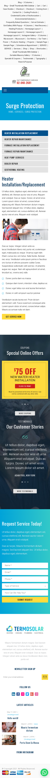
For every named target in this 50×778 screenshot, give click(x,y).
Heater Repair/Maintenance (18, 139)
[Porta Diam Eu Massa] (9, 736)
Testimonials (28, 58)
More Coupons (25, 413)
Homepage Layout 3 (34, 32)
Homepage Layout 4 (12, 35)
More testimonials (25, 491)
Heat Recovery (41, 25)
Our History (31, 38)
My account (8, 38)
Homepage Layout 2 (16, 32)
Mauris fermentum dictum (29, 729)
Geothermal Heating (14, 169)
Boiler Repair (11, 163)
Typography (40, 58)
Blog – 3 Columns (25, 2)
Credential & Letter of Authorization (25, 15)
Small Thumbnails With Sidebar (25, 52)
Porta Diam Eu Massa (29, 742)
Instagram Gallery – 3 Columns (34, 35)
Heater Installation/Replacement (21, 133)
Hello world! (12, 718)
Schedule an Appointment (26, 45)
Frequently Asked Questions (17, 22)
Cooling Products (30, 12)
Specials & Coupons (13, 58)
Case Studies (8, 9)
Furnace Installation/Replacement (21, 145)
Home (11, 111)
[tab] (25, 133)
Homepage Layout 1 (33, 29)
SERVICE (43, 45)
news (36, 724)
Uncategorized (12, 714)
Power (5, 42)
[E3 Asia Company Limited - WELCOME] (25, 72)
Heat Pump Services (14, 157)
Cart (38, 5)
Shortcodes (41, 48)
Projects (30, 42)
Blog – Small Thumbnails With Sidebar (19, 5)
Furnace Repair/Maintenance (18, 151)
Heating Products (16, 29)
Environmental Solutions (25, 19)
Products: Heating (18, 42)
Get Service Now (13, 316)
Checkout (20, 9)
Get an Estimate (37, 22)
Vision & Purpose (25, 62)
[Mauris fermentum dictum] (9, 723)
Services (17, 48)
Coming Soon (41, 9)
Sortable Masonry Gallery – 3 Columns (25, 55)
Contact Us (17, 12)
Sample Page (42, 42)
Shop (25, 48)
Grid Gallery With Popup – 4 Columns (18, 25)
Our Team (42, 38)
